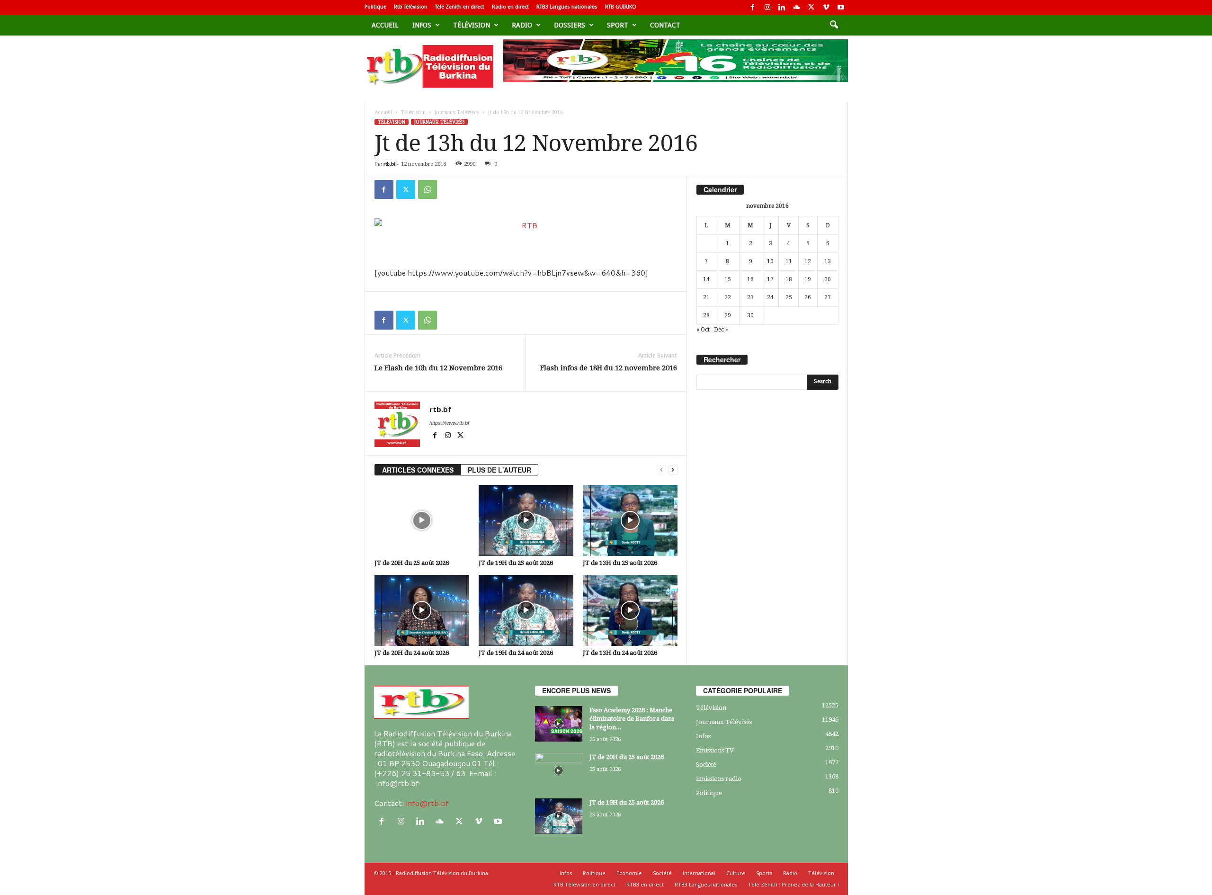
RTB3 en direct (645, 884)
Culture (735, 873)
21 (706, 297)
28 (706, 315)
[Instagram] (767, 7)
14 (706, 279)
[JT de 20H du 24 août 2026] (421, 610)
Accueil (385, 25)
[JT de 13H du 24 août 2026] (630, 610)
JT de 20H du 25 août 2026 (411, 562)
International (699, 873)
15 (727, 279)
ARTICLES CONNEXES (418, 469)
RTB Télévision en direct (584, 884)
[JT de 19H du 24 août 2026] (526, 610)
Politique (375, 7)
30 (750, 315)
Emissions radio (718, 778)
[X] (811, 7)
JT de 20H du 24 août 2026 (411, 652)
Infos (421, 25)
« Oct (703, 329)
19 (807, 279)
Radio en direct (510, 7)
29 (727, 315)
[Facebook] (752, 7)
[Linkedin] (782, 7)
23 (750, 297)
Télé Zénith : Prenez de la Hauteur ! (793, 884)
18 (788, 279)
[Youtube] (841, 7)
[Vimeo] (826, 7)
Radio (522, 25)
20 (827, 279)
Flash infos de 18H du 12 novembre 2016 (608, 368)
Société (706, 764)
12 (807, 261)
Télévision (471, 25)
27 (827, 297)
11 (788, 261)
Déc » (721, 329)
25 (788, 297)
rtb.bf (389, 164)
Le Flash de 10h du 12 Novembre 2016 (438, 368)
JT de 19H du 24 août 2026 (516, 652)
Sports (764, 873)
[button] (833, 25)
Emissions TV (715, 750)
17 (770, 279)
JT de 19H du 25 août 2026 (516, 562)
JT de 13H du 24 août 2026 (620, 652)
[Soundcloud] (796, 7)
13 (827, 261)
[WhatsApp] (427, 189)
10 (770, 261)
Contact (665, 25)
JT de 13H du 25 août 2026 (620, 562)
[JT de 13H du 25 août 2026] (630, 520)
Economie (629, 873)
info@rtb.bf (427, 802)
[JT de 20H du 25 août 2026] (421, 520)
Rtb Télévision (411, 7)
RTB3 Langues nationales (566, 7)
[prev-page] (661, 470)
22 (727, 297)
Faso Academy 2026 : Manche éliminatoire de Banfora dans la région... (631, 719)
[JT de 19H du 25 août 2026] (526, 520)
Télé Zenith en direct (459, 7)
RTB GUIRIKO (620, 7)
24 (770, 297)
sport (617, 25)
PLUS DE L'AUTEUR (499, 469)
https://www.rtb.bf (449, 423)
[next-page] (672, 470)
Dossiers (569, 25)
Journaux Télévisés (457, 112)
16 (750, 279)
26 (807, 297)
